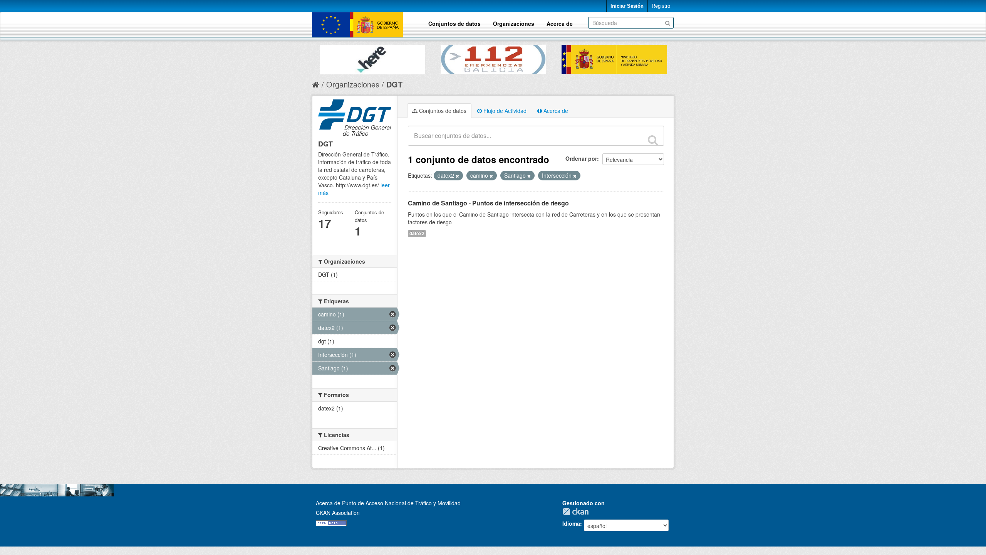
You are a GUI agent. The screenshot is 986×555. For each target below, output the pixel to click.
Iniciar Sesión (627, 6)
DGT (394, 84)
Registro (661, 6)
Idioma (571, 523)
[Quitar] (457, 176)
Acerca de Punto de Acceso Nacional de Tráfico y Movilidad (388, 503)
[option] (372, 57)
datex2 (416, 233)
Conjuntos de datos (454, 23)
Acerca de (560, 23)
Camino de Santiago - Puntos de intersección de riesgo (488, 202)
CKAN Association (338, 512)
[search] (652, 140)
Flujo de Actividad (504, 110)
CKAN (577, 512)
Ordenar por (581, 158)
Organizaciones (513, 23)
